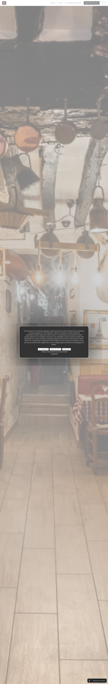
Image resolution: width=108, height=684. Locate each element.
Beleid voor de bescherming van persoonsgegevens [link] (55, 351)
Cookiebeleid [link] (54, 354)
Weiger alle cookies (55, 349)
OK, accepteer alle (43, 349)
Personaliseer (66, 349)
